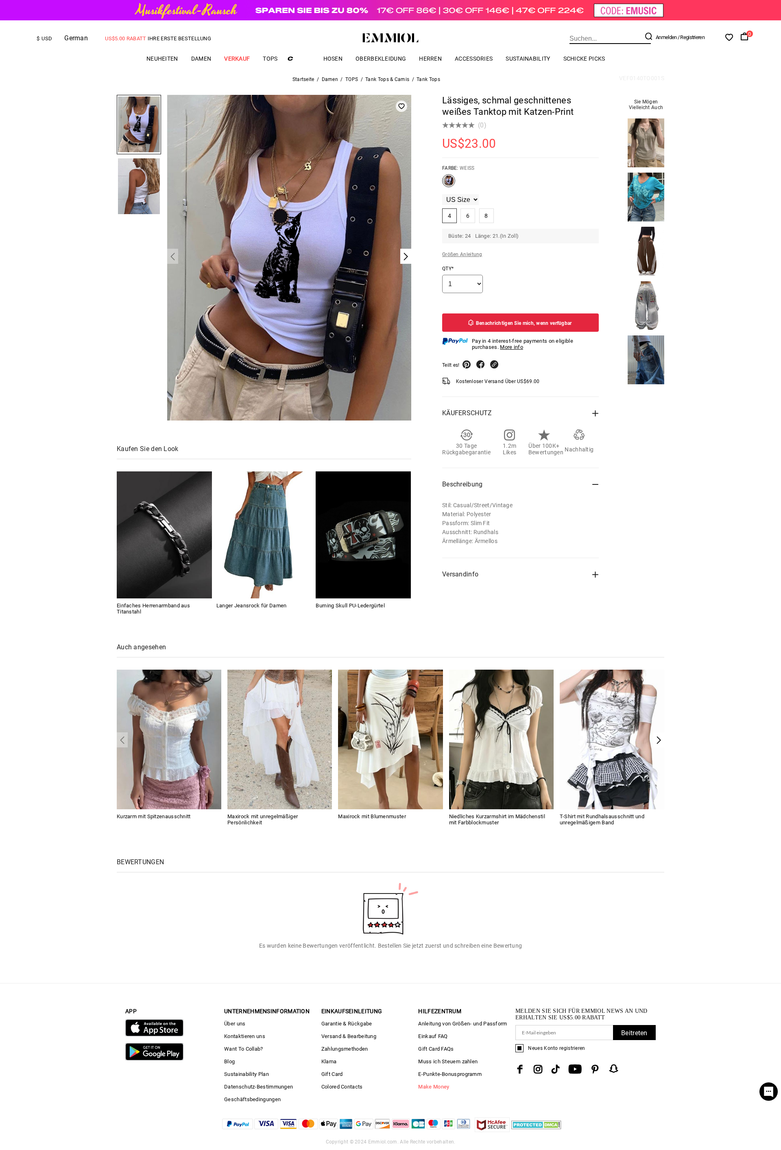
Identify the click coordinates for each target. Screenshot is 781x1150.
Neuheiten (162, 58)
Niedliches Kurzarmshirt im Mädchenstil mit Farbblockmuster (497, 819)
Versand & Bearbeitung (348, 1036)
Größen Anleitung (462, 254)
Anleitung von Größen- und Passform (462, 1024)
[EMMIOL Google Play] (154, 1059)
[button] (658, 739)
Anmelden (666, 37)
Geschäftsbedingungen (252, 1099)
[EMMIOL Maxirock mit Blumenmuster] (390, 739)
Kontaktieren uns (244, 1036)
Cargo (300, 58)
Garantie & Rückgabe (346, 1024)
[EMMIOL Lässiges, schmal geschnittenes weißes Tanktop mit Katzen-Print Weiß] (448, 184)
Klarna (329, 1061)
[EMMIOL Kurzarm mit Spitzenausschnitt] (169, 739)
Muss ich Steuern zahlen (448, 1061)
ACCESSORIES (474, 58)
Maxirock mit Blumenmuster (372, 816)
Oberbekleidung (381, 58)
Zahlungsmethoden (344, 1049)
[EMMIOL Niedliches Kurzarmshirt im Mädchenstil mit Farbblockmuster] (501, 739)
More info (511, 347)
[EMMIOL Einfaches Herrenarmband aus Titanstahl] (164, 534)
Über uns (234, 1024)
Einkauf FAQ (432, 1036)
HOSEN (333, 58)
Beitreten (634, 1033)
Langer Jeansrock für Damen (251, 605)
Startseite (303, 79)
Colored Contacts (342, 1087)
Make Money (433, 1087)
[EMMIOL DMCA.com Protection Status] (536, 1130)
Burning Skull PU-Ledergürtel (350, 605)
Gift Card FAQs (436, 1049)
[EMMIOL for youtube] (575, 1069)
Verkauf (237, 58)
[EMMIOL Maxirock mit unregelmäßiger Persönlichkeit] (279, 739)
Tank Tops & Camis (387, 79)
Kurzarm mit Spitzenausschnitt (154, 816)
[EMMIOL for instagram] (538, 1069)
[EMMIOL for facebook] (519, 1069)
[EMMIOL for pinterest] (595, 1069)
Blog (229, 1061)
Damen (201, 58)
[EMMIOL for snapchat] (614, 1068)
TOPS (270, 58)
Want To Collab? (243, 1049)
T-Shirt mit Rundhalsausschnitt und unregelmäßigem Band (602, 819)
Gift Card (332, 1074)
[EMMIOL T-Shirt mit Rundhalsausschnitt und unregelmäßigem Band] (612, 739)
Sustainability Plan (246, 1074)
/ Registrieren (691, 37)
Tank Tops (428, 79)
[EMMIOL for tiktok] (555, 1069)
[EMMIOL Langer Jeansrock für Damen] (264, 534)
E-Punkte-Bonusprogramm (450, 1074)
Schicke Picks (584, 58)
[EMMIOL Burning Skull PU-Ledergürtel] (363, 534)
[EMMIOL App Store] (154, 1035)
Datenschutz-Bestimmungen (258, 1087)
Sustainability (528, 58)
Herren (430, 58)
